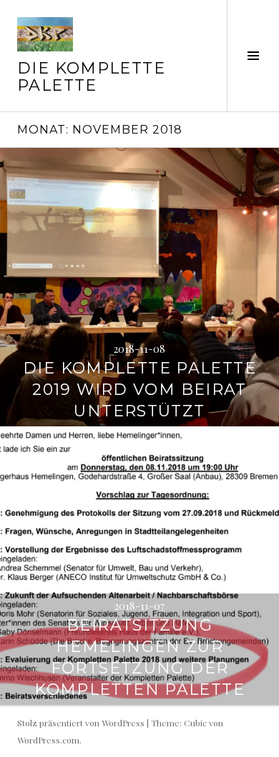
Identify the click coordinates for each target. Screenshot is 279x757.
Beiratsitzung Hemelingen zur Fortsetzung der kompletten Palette (139, 657)
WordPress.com (48, 740)
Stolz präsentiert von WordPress (81, 722)
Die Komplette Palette (91, 77)
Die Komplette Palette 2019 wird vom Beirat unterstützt (139, 390)
